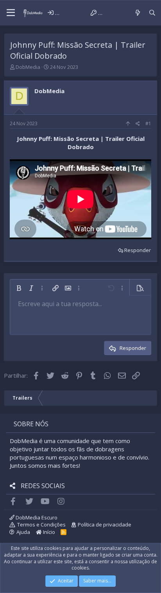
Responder (137, 250)
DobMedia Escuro (35, 517)
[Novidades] (137, 13)
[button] (11, 12)
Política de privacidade (104, 524)
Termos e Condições (41, 524)
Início (48, 531)
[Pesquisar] (152, 13)
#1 (148, 123)
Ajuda (23, 531)
